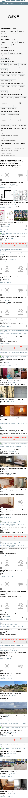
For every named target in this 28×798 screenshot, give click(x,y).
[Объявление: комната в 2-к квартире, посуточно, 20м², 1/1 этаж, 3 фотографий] (13, 488)
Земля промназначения (20, 97)
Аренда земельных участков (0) (11, 103)
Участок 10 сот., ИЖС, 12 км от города (11, 730)
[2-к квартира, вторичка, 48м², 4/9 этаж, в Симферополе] (7, 181)
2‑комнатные (13, 31)
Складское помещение (6, 138)
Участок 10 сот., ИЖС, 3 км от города (10, 673)
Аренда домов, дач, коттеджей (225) (12, 83)
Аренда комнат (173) (7, 61)
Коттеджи (14, 75)
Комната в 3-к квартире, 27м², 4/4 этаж (11, 430)
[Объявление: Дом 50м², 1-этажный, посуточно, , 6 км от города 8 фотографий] (7, 568)
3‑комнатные (21, 31)
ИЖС (2, 97)
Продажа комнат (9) (7, 50)
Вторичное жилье (5, 33)
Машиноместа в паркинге (13, 114)
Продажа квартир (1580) (8, 28)
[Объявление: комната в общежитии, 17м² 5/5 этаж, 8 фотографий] (13, 379)
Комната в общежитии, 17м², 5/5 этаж (11, 380)
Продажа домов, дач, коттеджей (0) (12, 72)
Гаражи (3, 114)
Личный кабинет (20, 3)
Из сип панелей (4, 80)
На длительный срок (5, 44)
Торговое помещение (19, 133)
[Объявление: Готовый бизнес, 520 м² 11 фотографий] (13, 790)
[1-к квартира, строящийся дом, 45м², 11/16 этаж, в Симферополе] (7, 201)
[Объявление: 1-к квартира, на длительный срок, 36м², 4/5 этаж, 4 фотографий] (7, 296)
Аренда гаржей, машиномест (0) (11, 120)
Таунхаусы (21, 75)
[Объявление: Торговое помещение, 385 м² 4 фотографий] (13, 770)
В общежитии (4, 53)
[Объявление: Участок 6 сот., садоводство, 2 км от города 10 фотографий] (13, 713)
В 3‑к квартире (14, 55)
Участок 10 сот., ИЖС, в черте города (10, 751)
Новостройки (15, 33)
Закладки (11, 3)
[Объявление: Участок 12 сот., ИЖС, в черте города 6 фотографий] (13, 692)
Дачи (8, 75)
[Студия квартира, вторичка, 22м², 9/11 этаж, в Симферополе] (14, 231)
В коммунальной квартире (16, 53)
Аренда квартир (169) (8, 39)
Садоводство (9, 97)
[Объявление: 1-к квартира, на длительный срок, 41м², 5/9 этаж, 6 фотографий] (7, 317)
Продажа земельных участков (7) (11, 94)
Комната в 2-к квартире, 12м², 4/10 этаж (11, 399)
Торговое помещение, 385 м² (8, 771)
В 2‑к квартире (4, 55)
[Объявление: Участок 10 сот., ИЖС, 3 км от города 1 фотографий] (13, 672)
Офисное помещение (6, 133)
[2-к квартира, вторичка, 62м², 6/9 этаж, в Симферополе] (7, 221)
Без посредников (5, 36)
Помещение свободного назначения (9, 135)
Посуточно (15, 44)
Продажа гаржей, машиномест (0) (11, 111)
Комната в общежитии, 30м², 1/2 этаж (11, 418)
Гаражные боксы (5, 117)
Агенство (3, 100)
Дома (2, 75)
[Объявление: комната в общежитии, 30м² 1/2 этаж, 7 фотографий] (13, 416)
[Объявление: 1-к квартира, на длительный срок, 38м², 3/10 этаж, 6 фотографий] (14, 331)
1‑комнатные (4, 31)
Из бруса (13, 80)
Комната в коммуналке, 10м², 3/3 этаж (11, 450)
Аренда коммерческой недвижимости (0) (13, 144)
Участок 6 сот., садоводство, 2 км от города (12, 715)
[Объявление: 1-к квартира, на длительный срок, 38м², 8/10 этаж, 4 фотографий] (14, 354)
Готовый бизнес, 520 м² (6, 791)
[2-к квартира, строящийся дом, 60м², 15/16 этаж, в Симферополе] (14, 250)
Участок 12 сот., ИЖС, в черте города (10, 693)
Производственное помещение (8, 140)
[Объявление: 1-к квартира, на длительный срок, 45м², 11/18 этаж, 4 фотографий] (7, 274)
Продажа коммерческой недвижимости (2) (13, 129)
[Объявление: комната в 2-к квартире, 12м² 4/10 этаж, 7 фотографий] (13, 398)
